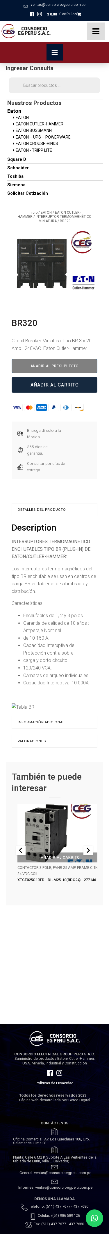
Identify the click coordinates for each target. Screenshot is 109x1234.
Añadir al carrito (55, 385)
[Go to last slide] (21, 850)
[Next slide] (88, 850)
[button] (94, 1218)
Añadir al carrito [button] (60, 857)
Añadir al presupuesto (55, 366)
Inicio (33, 212)
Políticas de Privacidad (55, 1083)
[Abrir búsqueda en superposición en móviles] (54, 85)
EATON (46, 212)
